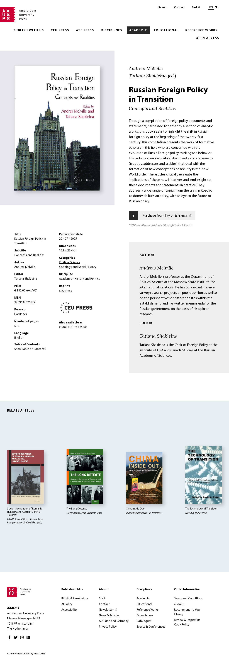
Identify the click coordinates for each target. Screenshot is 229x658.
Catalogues (144, 621)
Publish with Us (28, 30)
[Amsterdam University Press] (18, 15)
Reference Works (201, 30)
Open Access (207, 38)
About (103, 589)
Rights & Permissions (74, 598)
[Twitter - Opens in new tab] (16, 638)
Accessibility (69, 609)
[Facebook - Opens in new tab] (10, 638)
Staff (102, 598)
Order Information (187, 589)
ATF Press (85, 30)
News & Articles (109, 615)
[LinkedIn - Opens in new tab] (29, 638)
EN (211, 7)
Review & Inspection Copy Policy (187, 622)
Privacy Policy (108, 626)
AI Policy (66, 604)
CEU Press (60, 30)
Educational (166, 30)
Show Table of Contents (30, 349)
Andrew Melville (156, 268)
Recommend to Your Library (187, 612)
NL (216, 7)
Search (162, 7)
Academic (138, 30)
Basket (196, 7)
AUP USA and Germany (113, 621)
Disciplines (111, 30)
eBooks (179, 604)
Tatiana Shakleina (158, 336)
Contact (179, 7)
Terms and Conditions (188, 598)
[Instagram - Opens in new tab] (23, 638)
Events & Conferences (151, 626)
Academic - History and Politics (79, 278)
